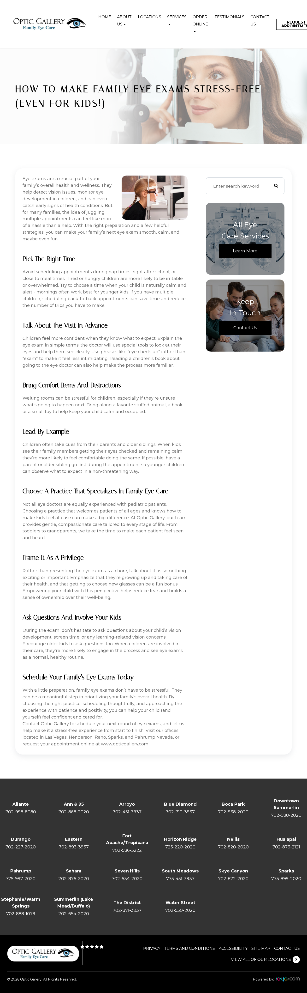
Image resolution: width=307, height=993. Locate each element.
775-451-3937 (180, 878)
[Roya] (288, 979)
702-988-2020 (286, 815)
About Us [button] (124, 20)
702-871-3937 (127, 910)
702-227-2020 (21, 847)
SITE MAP (260, 948)
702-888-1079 (20, 913)
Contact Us (260, 20)
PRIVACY (151, 948)
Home (104, 17)
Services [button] (177, 17)
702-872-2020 (233, 878)
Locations (149, 17)
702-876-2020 (74, 878)
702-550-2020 (180, 910)
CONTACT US (287, 948)
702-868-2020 (74, 812)
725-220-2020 (180, 847)
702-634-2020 (127, 878)
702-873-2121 (286, 847)
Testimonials (229, 17)
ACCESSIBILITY (233, 948)
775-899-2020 (286, 878)
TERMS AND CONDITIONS (189, 948)
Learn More (245, 251)
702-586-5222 (127, 850)
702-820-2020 (233, 847)
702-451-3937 (127, 812)
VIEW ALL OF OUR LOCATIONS (261, 959)
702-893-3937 (74, 847)
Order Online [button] (200, 20)
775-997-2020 (20, 878)
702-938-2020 (233, 812)
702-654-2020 (74, 913)
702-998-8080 (21, 812)
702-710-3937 (180, 812)
